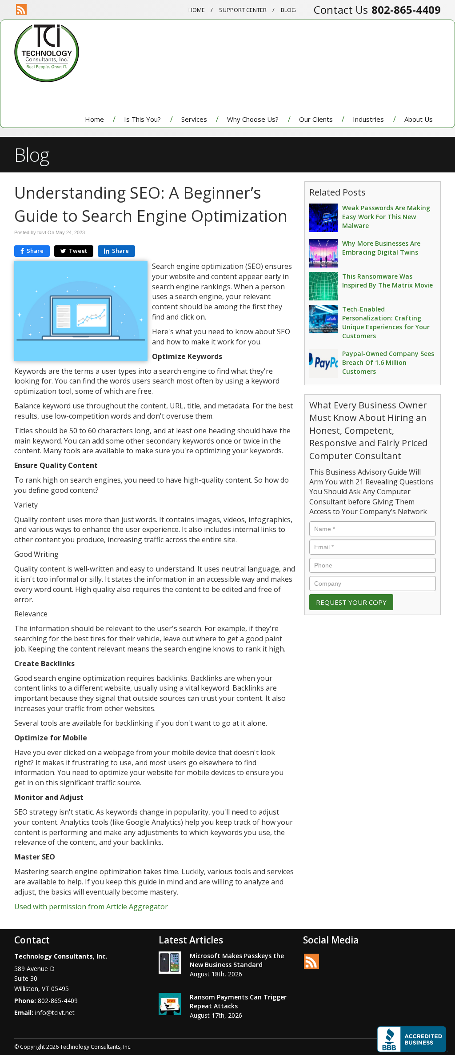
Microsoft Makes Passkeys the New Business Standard (237, 960)
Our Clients (316, 119)
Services (194, 119)
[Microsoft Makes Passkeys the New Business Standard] (170, 962)
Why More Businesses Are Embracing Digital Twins (381, 247)
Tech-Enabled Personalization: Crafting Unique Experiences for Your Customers (386, 322)
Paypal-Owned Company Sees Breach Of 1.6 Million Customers (388, 362)
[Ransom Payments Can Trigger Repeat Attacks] (170, 1004)
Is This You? (142, 119)
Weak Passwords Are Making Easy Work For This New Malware (386, 217)
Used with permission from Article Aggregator (91, 906)
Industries (368, 119)
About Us (418, 119)
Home (196, 10)
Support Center (243, 10)
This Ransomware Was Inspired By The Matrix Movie (387, 280)
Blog (288, 10)
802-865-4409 (406, 9)
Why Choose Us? (253, 119)
